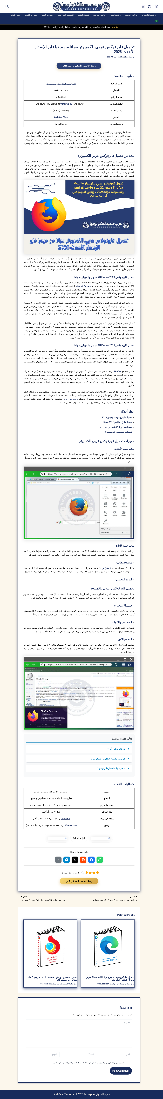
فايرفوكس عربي (70, 399)
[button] (7, 6)
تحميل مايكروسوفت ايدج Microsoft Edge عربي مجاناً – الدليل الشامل (110, 978)
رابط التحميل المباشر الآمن (78, 881)
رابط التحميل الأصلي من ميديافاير (79, 65)
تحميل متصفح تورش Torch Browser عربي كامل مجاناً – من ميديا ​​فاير (52, 978)
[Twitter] (149, 6)
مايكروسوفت (99, 15)
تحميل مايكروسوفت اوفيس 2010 (117, 417)
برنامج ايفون (115, 15)
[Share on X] (75, 860)
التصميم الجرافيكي (65, 15)
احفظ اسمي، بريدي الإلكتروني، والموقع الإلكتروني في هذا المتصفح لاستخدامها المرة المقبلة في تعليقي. (90, 1063)
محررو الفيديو (30, 15)
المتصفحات (121, 984)
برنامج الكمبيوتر (149, 15)
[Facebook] (156, 6)
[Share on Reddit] (83, 860)
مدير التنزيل (15, 15)
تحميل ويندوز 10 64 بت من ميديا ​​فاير (115, 427)
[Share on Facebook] (91, 860)
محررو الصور (47, 15)
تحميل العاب (83, 15)
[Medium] (143, 6)
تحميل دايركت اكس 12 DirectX (118, 422)
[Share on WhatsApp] (100, 860)
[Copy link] (58, 860)
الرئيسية (115, 27)
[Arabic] (156, 20)
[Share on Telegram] (66, 860)
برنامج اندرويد (131, 15)
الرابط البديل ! (79, 838)
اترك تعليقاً (130, 984)
